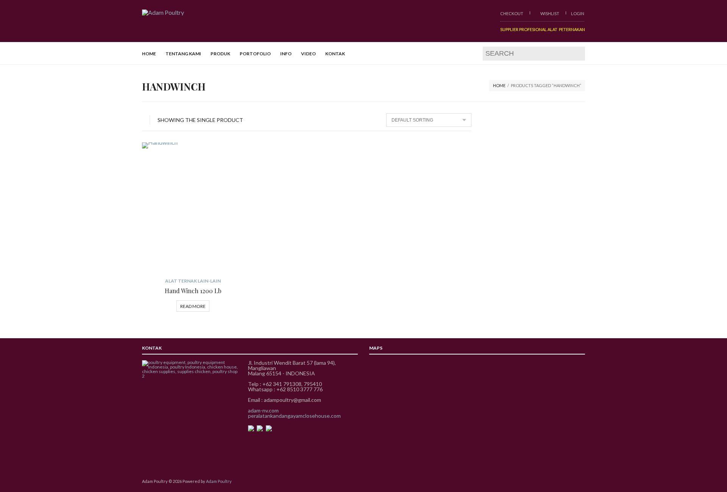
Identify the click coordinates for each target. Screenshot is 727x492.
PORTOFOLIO (255, 53)
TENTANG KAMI (183, 53)
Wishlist (549, 13)
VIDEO (308, 53)
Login (577, 13)
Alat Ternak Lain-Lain (193, 281)
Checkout (511, 13)
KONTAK (335, 53)
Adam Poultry (219, 481)
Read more (193, 306)
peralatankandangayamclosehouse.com (294, 415)
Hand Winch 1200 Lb (193, 291)
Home (499, 85)
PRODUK (220, 53)
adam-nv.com (263, 410)
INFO (286, 53)
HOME (149, 53)
